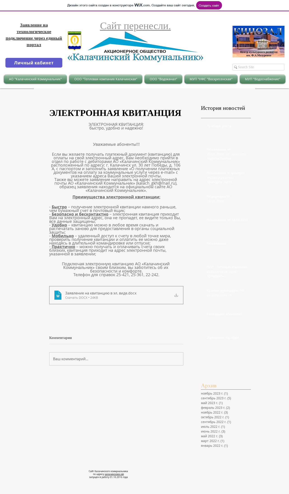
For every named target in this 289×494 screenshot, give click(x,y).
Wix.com (76, 472)
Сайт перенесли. (135, 25)
